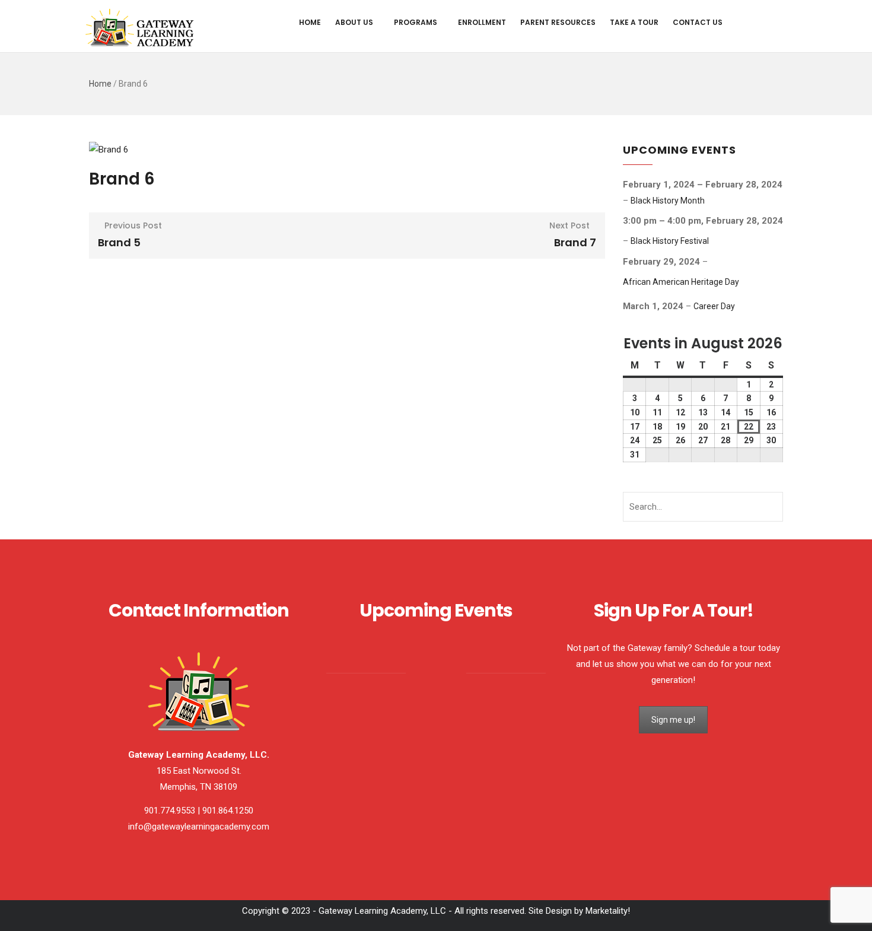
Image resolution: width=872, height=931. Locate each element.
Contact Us (698, 22)
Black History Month (668, 200)
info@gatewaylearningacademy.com (198, 826)
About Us (354, 22)
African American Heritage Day (681, 282)
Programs (415, 22)
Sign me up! (673, 720)
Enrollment (482, 22)
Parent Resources (558, 22)
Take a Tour (634, 22)
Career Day (714, 306)
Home (310, 22)
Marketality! (607, 910)
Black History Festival (670, 241)
